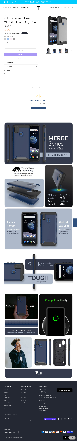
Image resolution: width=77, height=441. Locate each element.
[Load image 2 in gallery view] (54, 50)
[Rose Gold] (11, 39)
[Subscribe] (29, 419)
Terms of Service (8, 405)
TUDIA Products (10, 437)
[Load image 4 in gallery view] (66, 50)
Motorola (23, 395)
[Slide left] (43, 51)
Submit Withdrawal (64, 390)
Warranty (6, 392)
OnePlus (23, 392)
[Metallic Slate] (5, 39)
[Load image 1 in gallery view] (48, 50)
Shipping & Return (8, 395)
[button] (65, 7)
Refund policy (7, 408)
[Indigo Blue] (8, 39)
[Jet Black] (14, 39)
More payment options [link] (20, 58)
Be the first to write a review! (38, 108)
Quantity (6, 42)
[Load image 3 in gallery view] (60, 50)
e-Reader (23, 400)
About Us (6, 389)
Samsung (23, 397)
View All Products (25, 403)
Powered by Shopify (18, 437)
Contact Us (7, 397)
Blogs (5, 400)
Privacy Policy (7, 403)
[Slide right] (71, 51)
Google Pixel (24, 389)
